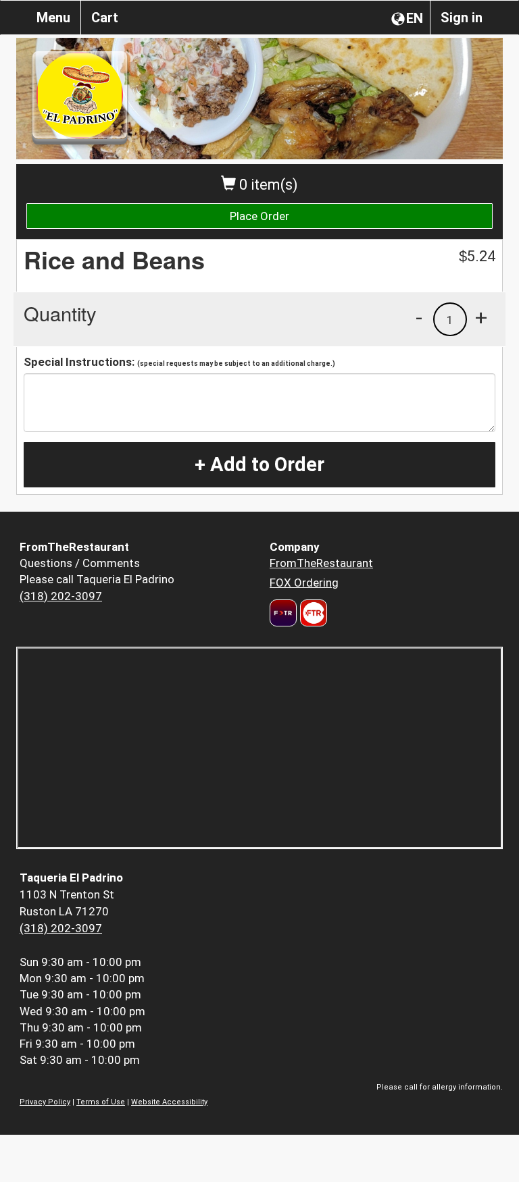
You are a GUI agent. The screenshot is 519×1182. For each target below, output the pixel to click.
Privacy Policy (45, 1102)
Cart (104, 17)
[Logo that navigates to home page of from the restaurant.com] (283, 612)
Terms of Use (100, 1102)
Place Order (259, 216)
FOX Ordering (304, 582)
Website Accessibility (169, 1102)
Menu (53, 17)
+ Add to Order (259, 464)
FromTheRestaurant (321, 563)
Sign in (462, 17)
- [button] (419, 317)
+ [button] (481, 317)
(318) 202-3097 (61, 596)
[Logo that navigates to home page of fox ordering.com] (312, 612)
